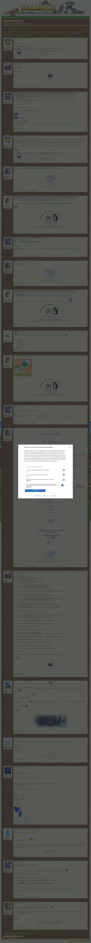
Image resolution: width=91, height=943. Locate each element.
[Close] (70, 447)
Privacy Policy (53, 495)
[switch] (63, 470)
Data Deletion (37, 495)
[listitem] (45, 467)
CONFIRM (35, 490)
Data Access (45, 495)
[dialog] (45, 471)
